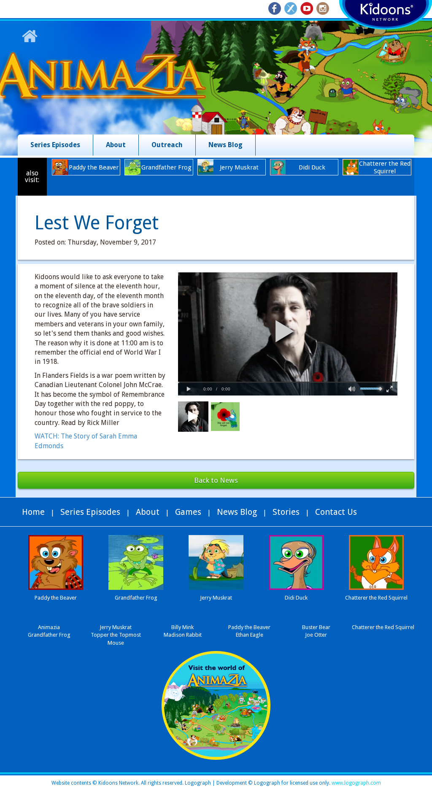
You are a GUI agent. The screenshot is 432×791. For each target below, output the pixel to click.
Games (188, 512)
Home (33, 512)
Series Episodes (55, 145)
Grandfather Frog (49, 635)
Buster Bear (316, 627)
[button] (285, 331)
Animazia (49, 627)
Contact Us (336, 512)
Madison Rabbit (183, 635)
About (116, 145)
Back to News (216, 480)
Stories (286, 512)
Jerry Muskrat (116, 627)
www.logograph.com (355, 783)
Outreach (167, 145)
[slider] (287, 382)
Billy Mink (182, 627)
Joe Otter (316, 635)
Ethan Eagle (249, 635)
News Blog (225, 145)
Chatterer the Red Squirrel (383, 627)
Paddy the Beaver (249, 627)
